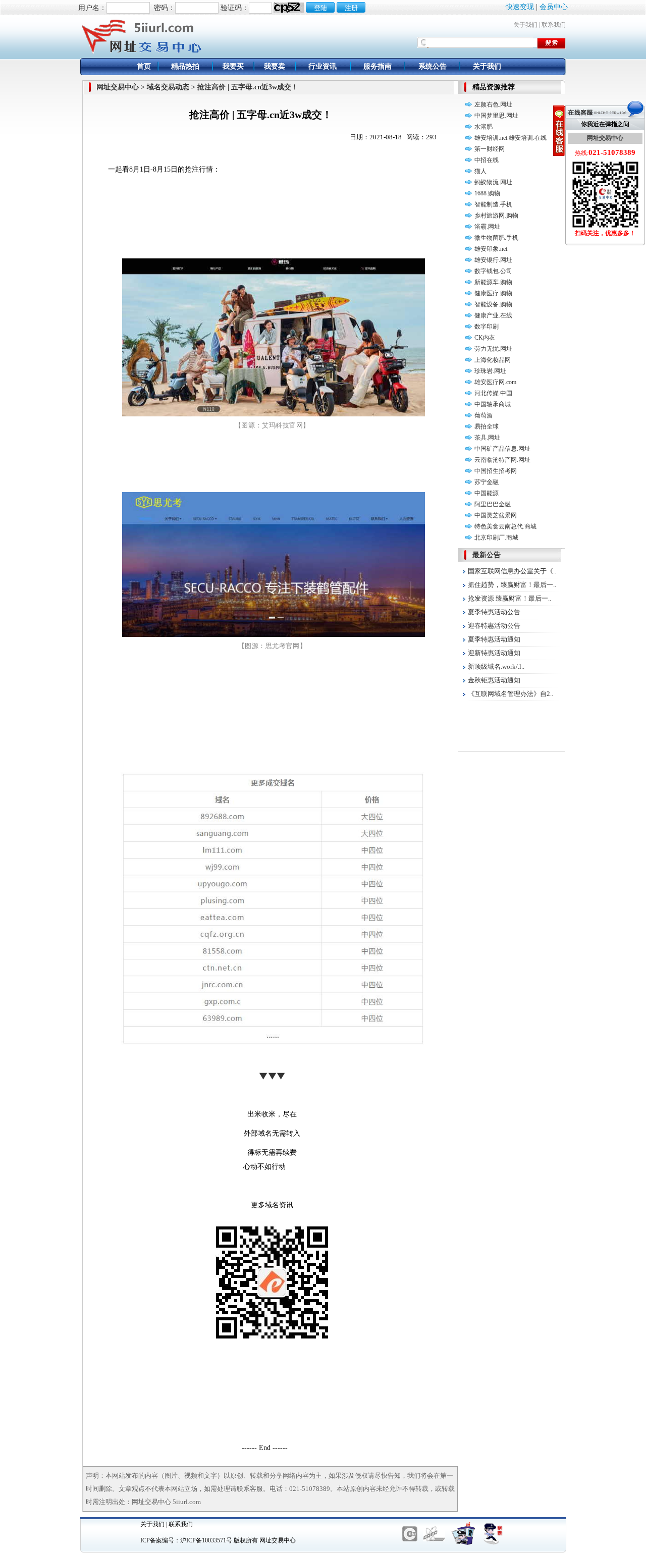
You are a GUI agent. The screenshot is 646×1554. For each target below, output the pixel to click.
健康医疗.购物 (493, 293)
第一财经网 (489, 148)
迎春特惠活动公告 (494, 625)
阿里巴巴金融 (492, 504)
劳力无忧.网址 (493, 348)
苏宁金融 (486, 482)
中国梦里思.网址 (496, 115)
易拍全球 (486, 426)
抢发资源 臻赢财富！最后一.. (509, 598)
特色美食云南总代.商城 (505, 526)
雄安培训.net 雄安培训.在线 (510, 137)
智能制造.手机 (493, 204)
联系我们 (554, 24)
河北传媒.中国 (493, 393)
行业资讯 (322, 66)
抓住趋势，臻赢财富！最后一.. (512, 584)
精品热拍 (185, 66)
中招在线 (486, 160)
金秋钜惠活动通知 (494, 680)
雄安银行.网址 (493, 259)
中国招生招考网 (495, 470)
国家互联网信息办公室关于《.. (512, 571)
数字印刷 (486, 326)
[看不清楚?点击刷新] (289, 8)
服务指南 (377, 66)
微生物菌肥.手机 (496, 237)
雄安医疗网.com (495, 382)
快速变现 (520, 7)
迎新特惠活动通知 (494, 653)
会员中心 (554, 7)
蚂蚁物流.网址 (493, 182)
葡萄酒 (483, 415)
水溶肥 (483, 126)
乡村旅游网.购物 (496, 215)
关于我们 (525, 24)
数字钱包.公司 (493, 271)
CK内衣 (484, 337)
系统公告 (432, 66)
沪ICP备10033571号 (206, 1540)
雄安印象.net (490, 248)
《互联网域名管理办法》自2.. (510, 694)
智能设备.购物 (493, 304)
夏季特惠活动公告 (494, 612)
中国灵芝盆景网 (495, 515)
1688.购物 (487, 193)
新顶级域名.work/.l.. (496, 666)
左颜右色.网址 (493, 104)
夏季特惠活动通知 (494, 639)
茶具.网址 (487, 437)
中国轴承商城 (492, 404)
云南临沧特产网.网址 (502, 459)
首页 (144, 66)
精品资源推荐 (493, 87)
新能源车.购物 (493, 282)
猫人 (480, 171)
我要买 (233, 66)
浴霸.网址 (487, 226)
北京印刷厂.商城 (496, 537)
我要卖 (274, 66)
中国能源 (486, 493)
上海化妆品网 (492, 359)
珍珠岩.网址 (490, 370)
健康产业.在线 (493, 315)
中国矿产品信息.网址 (502, 448)
